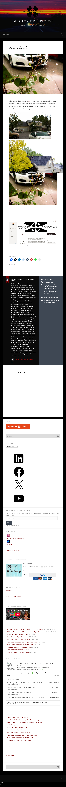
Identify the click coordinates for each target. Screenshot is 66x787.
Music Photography (12, 725)
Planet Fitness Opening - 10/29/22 (17, 717)
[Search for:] (33, 436)
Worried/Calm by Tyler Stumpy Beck (17, 637)
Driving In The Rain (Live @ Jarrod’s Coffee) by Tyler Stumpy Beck (26, 632)
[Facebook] (19, 477)
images (56, 285)
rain (29, 101)
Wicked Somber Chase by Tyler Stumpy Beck (20, 644)
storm (50, 291)
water (45, 293)
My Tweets (9, 590)
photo (56, 286)
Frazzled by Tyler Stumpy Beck (16, 649)
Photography (48, 288)
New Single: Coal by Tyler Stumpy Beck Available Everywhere (25, 629)
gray (47, 285)
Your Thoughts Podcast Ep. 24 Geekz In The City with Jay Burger (25, 697)
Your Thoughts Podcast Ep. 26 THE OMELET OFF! (21, 687)
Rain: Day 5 (18, 47)
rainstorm (53, 290)
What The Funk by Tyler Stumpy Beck (18, 652)
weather (50, 293)
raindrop (46, 290)
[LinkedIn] (19, 464)
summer (54, 291)
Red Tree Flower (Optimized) (15, 538)
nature (46, 286)
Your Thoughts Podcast (14, 597)
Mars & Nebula (10, 756)
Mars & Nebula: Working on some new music (51, 301)
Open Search (61, 34)
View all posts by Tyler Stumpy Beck (22, 361)
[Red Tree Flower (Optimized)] (8, 536)
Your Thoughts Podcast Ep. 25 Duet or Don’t (20, 692)
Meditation (10, 544)
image (52, 285)
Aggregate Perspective (33, 21)
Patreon (51, 286)
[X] (19, 491)
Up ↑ (61, 778)
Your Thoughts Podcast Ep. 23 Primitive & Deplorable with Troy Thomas (27, 702)
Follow (9, 523)
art (45, 285)
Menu (7, 34)
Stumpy (8, 746)
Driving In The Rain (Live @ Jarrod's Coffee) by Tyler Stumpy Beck (26, 722)
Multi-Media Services (51, 297)
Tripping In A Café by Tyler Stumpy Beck (19, 647)
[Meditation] (8, 542)
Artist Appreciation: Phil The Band (17, 634)
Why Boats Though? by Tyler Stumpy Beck (19, 639)
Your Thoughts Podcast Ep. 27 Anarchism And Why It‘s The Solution (26, 683)
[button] (30, 126)
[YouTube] (19, 504)
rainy (45, 291)
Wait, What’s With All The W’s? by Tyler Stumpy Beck (22, 642)
